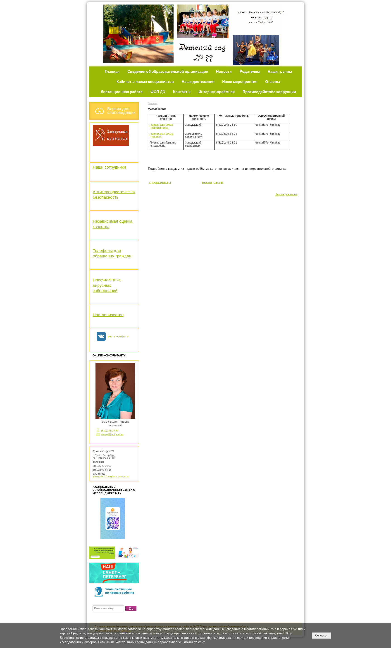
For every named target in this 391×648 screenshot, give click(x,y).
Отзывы (272, 82)
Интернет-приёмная (216, 92)
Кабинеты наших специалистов (145, 82)
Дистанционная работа (122, 92)
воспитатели (212, 182)
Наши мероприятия (239, 82)
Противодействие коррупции (269, 92)
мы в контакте (118, 336)
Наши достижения (198, 82)
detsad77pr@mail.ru (112, 434)
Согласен (321, 635)
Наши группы (280, 71)
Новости (224, 71)
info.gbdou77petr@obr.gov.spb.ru (111, 476)
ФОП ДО (157, 92)
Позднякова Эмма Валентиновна (161, 126)
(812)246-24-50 (109, 430)
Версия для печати (286, 194)
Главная (112, 71)
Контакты (182, 92)
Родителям (250, 71)
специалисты (160, 182)
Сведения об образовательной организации (167, 71)
